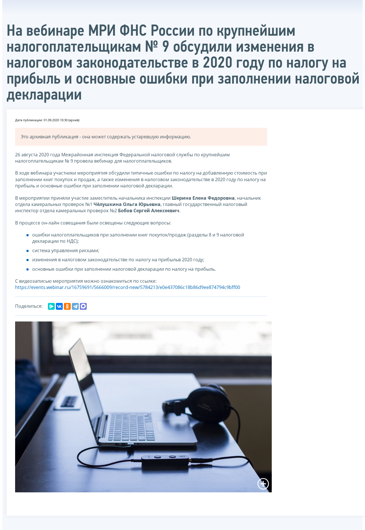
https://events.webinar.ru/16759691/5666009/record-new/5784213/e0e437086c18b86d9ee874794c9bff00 (127, 287)
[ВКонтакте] (59, 306)
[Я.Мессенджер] (51, 306)
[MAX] (83, 306)
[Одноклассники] (67, 306)
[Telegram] (75, 306)
